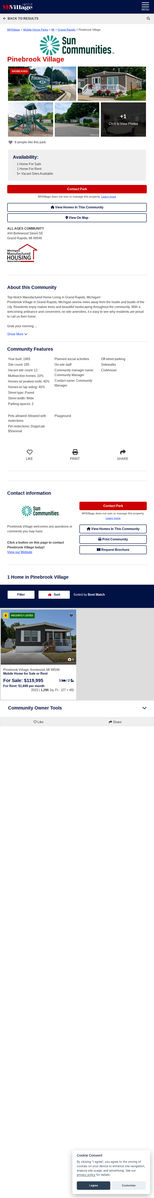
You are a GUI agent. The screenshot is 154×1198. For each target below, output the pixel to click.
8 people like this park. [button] (30, 142)
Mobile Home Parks (35, 29)
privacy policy (86, 1174)
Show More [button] (15, 334)
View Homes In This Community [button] (78, 207)
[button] (21, 18)
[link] (149, 18)
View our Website (19, 552)
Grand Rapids (66, 29)
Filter (21, 594)
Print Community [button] (114, 539)
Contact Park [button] (77, 189)
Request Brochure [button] (114, 549)
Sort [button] (56, 594)
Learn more (108, 196)
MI (53, 29)
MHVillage (13, 29)
